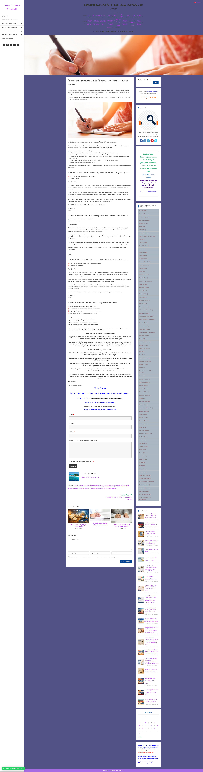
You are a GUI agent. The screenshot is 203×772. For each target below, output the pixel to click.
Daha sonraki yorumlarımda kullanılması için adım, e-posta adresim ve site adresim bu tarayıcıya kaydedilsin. (96, 557)
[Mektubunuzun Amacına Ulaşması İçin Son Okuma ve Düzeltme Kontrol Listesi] (141, 620)
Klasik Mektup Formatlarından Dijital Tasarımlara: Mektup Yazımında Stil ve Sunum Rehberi (150, 680)
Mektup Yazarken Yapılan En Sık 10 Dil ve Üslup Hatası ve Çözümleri (150, 701)
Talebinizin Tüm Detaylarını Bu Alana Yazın (83, 440)
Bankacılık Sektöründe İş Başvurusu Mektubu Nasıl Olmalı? (119, 31)
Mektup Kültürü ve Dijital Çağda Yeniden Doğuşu (78, 525)
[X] (4, 45)
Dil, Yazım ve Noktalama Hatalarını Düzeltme (99, 16)
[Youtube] (14, 45)
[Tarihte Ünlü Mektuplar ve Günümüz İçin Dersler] (141, 671)
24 (139, 731)
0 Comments (155, 527)
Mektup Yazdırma (139, 16)
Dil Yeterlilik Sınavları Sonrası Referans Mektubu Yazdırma (100, 524)
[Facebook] (7, 45)
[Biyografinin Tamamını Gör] (100, 477)
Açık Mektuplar (89, 16)
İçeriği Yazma (133, 16)
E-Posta (71, 423)
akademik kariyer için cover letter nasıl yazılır (96, 22)
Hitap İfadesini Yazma (122, 16)
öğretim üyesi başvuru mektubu (139, 22)
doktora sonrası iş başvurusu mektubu (124, 22)
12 (145, 725)
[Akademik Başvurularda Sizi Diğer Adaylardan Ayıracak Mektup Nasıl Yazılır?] (141, 543)
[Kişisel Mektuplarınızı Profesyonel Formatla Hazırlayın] (141, 534)
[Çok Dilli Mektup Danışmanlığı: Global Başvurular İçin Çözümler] (141, 578)
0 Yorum (109, 27)
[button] (13, 768)
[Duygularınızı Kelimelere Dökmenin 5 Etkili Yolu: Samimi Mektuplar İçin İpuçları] (141, 588)
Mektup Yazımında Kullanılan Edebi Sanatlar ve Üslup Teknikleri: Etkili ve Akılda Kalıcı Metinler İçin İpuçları (151, 641)
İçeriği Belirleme (128, 16)
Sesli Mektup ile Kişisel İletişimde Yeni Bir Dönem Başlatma (121, 525)
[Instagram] (11, 45)
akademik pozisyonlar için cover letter (103, 22)
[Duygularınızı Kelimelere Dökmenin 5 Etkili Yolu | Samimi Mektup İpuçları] (141, 516)
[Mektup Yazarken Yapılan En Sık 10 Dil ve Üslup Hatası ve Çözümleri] (141, 702)
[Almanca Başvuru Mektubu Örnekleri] (141, 551)
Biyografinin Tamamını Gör (90, 477)
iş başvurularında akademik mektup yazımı (132, 22)
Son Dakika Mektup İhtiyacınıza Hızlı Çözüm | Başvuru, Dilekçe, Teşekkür (151, 524)
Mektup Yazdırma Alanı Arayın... (146, 79)
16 (157, 725)
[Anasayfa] (93, 31)
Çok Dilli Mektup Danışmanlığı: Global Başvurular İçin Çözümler (150, 578)
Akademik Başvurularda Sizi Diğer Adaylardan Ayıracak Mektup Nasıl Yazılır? (151, 542)
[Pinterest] (152, 140)
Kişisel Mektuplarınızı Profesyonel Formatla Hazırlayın (149, 533)
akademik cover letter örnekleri (89, 22)
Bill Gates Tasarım (115, 770)
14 (151, 725)
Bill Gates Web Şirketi (152, 91)
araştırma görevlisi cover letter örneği (118, 22)
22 (154, 728)
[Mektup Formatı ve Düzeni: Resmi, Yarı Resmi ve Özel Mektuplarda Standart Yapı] (141, 652)
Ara (155, 82)
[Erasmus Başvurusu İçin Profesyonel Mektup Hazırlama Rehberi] (141, 559)
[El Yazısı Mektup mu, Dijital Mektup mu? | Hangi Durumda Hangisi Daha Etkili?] (141, 692)
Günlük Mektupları (115, 16)
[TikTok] (18, 45)
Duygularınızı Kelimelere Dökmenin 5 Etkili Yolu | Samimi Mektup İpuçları (150, 515)
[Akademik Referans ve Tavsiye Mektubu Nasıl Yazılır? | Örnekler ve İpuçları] (141, 611)
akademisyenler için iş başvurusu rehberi (111, 22)
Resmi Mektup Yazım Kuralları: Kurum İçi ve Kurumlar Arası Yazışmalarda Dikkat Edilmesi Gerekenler (150, 599)
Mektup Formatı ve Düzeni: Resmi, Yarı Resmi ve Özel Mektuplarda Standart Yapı (151, 651)
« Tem (139, 737)
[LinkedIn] (148, 140)
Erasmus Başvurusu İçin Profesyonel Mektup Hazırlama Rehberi (150, 559)
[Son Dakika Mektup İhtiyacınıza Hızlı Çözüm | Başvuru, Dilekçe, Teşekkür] (141, 525)
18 (142, 728)
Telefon (72, 432)
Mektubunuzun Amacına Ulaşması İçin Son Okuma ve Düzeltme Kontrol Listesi (151, 620)
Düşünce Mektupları (109, 16)
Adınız (71, 414)
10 (139, 725)
